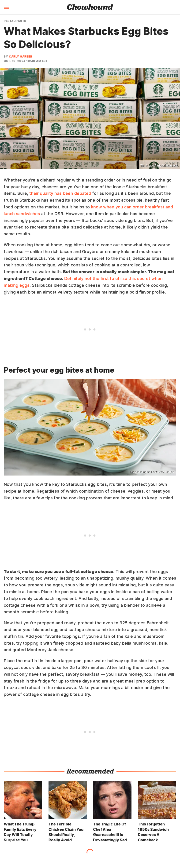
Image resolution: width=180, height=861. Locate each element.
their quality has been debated (60, 193)
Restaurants (15, 21)
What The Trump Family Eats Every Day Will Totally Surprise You (20, 832)
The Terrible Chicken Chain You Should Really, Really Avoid (66, 832)
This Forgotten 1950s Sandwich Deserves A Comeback (153, 832)
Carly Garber (20, 56)
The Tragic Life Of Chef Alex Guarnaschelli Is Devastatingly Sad (110, 832)
